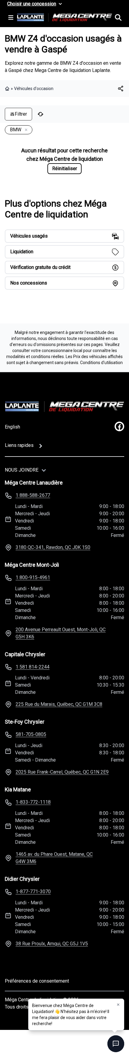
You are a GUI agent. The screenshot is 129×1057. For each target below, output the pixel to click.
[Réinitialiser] (40, 114)
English (12, 427)
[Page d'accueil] (8, 88)
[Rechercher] (118, 17)
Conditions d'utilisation (101, 362)
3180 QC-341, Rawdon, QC (53, 547)
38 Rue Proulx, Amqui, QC (52, 943)
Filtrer (21, 114)
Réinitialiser (64, 168)
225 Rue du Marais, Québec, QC (59, 704)
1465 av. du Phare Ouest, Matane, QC (54, 857)
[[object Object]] (120, 88)
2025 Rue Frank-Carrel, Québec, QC (62, 772)
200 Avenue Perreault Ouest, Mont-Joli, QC (61, 633)
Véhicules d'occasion (33, 88)
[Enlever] (24, 130)
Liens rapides (19, 445)
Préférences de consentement (37, 981)
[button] (118, 1004)
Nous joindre (21, 470)
